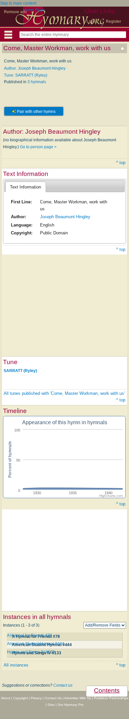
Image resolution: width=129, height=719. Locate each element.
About (5, 698)
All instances (16, 665)
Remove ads (15, 12)
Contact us (62, 685)
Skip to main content (18, 3)
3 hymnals (36, 82)
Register (113, 21)
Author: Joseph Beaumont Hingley (34, 68)
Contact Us (53, 698)
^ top (120, 162)
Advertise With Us (77, 698)
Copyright (20, 698)
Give (51, 704)
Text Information (25, 187)
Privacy (36, 698)
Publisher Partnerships (111, 698)
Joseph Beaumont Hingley (65, 216)
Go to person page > (38, 147)
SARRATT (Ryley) (20, 370)
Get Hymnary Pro (71, 704)
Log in (92, 21)
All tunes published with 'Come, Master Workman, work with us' (64, 393)
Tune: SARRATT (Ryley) (25, 75)
